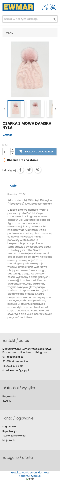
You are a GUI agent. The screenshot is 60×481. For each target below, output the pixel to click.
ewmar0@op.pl (19, 370)
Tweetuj (29, 169)
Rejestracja (9, 431)
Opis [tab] (13, 186)
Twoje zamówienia (14, 435)
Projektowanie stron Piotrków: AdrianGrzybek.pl (30, 474)
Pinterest (37, 169)
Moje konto (9, 440)
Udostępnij (20, 169)
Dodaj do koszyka (36, 151)
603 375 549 (15, 366)
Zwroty (6, 401)
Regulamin (9, 396)
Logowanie (9, 426)
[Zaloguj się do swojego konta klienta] (45, 7)
